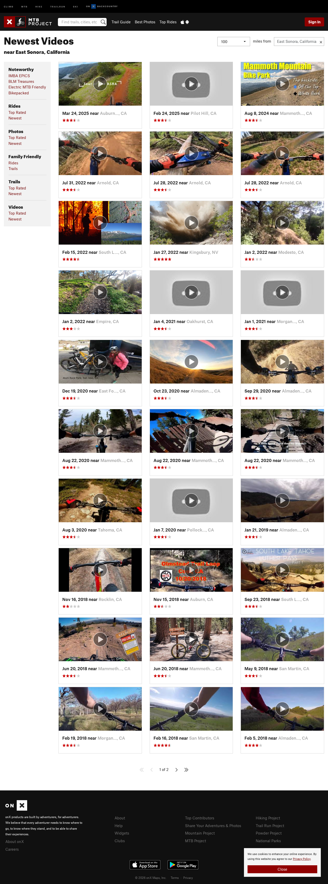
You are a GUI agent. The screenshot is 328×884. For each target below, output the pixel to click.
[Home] (30, 21)
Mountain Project (200, 833)
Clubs (120, 840)
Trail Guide (121, 21)
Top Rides (168, 21)
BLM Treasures (21, 81)
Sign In (314, 21)
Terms (175, 877)
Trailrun (57, 6)
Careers (12, 849)
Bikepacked (18, 93)
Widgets (122, 833)
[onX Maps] (16, 809)
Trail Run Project (270, 825)
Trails (13, 168)
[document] (282, 862)
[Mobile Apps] (185, 21)
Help (119, 825)
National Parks (268, 840)
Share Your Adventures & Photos (213, 825)
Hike (39, 6)
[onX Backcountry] (101, 6)
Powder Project (269, 833)
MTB (24, 6)
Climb (9, 6)
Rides (13, 162)
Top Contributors (199, 818)
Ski (75, 6)
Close (282, 869)
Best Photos (145, 21)
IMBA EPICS (19, 75)
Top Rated (17, 112)
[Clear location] (321, 41)
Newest (15, 118)
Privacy (188, 877)
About (120, 818)
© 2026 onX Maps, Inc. (150, 877)
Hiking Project (268, 818)
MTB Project (195, 840)
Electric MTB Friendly (27, 87)
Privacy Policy (302, 859)
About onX (14, 841)
